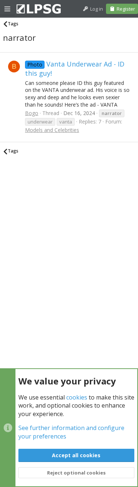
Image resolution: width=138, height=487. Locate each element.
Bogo (31, 113)
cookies (76, 397)
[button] (7, 8)
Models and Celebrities (52, 129)
